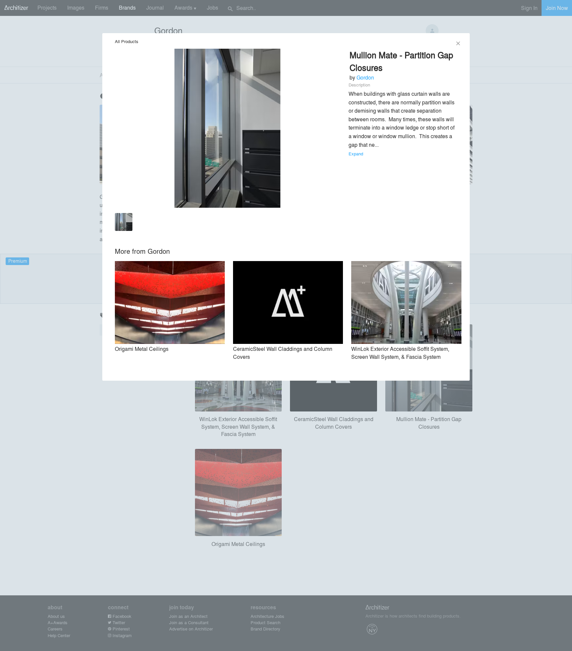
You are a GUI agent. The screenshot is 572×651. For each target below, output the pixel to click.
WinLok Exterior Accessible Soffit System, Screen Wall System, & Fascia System (400, 352)
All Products (126, 41)
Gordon (365, 77)
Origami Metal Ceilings (141, 349)
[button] (124, 223)
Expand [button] (356, 153)
